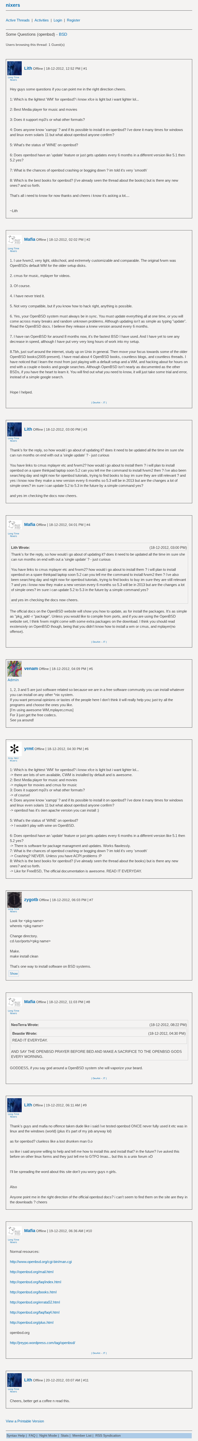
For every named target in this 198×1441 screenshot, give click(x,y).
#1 (85, 68)
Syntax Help (16, 1435)
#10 (89, 1231)
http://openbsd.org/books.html (33, 1292)
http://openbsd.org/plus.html (31, 1322)
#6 (87, 749)
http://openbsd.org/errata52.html (35, 1302)
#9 (85, 1105)
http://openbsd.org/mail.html (31, 1272)
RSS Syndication (108, 1435)
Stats (65, 1435)
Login (58, 20)
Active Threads (18, 20)
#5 (91, 669)
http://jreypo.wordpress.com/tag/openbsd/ (42, 1343)
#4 (88, 525)
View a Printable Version (25, 1421)
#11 (86, 1380)
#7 (91, 900)
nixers (13, 5)
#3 (85, 429)
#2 (88, 239)
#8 (88, 1002)
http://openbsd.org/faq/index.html (35, 1282)
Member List (82, 1435)
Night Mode (48, 1435)
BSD (63, 34)
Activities (42, 20)
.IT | (104, 402)
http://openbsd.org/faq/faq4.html (34, 1312)
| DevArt (95, 402)
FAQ (32, 1435)
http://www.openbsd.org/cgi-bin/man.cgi (41, 1262)
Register (73, 20)
